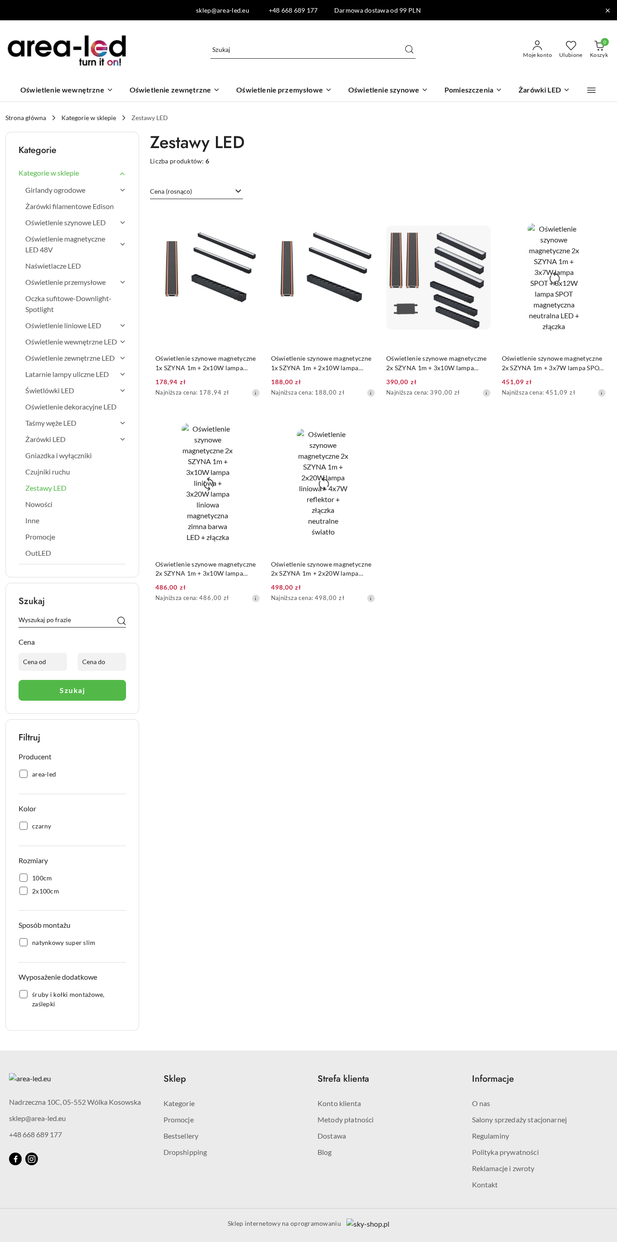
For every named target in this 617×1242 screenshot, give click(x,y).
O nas (481, 1103)
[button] (591, 90)
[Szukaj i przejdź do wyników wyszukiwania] (409, 49)
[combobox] (196, 191)
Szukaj (72, 690)
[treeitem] (72, 173)
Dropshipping (185, 1152)
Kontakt (485, 1184)
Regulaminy (490, 1135)
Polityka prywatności (505, 1152)
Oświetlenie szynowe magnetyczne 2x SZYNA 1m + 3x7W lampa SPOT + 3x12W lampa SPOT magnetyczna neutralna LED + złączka (553, 363)
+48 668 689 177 (35, 1134)
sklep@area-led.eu (37, 1118)
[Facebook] (15, 1159)
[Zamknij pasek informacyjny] (607, 10)
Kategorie (179, 1103)
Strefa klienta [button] (343, 1078)
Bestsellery (181, 1135)
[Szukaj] (121, 621)
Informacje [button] (493, 1078)
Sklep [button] (175, 1078)
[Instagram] (31, 1159)
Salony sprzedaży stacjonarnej (519, 1119)
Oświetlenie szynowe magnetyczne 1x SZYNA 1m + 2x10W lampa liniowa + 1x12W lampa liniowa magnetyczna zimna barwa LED (321, 363)
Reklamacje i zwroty (503, 1168)
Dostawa (332, 1135)
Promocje (179, 1119)
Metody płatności (346, 1119)
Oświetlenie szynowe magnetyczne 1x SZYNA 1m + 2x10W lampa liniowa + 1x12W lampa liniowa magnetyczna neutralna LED (205, 363)
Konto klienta (339, 1103)
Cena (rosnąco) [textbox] (171, 191)
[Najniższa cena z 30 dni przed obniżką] (255, 392)
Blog (325, 1152)
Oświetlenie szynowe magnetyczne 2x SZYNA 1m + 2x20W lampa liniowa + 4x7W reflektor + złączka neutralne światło (321, 569)
